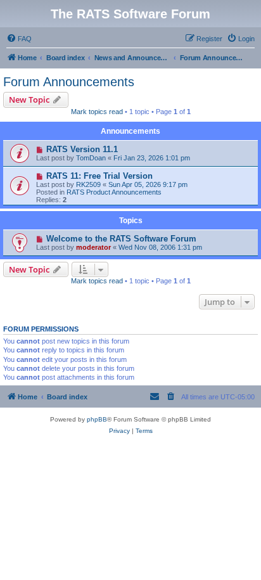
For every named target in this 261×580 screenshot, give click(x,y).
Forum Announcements (68, 82)
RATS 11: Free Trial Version (99, 176)
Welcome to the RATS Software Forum (121, 238)
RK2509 (88, 184)
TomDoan (91, 158)
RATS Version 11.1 (82, 149)
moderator (93, 247)
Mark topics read (97, 111)
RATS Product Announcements (114, 192)
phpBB (97, 419)
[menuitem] (19, 38)
